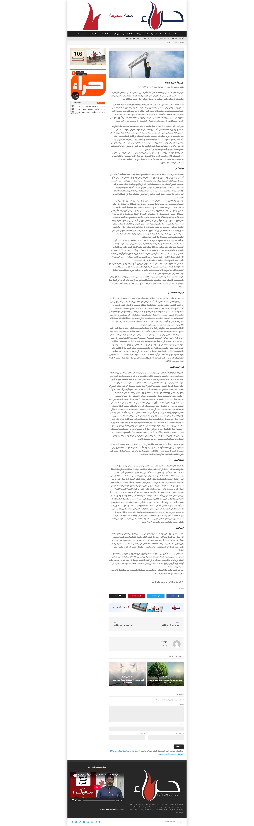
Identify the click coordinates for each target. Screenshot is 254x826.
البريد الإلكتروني (180, 733)
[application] (97, 787)
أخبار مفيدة (93, 33)
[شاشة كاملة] (73, 800)
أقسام (154, 33)
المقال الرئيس (159, 87)
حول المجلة (81, 33)
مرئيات (116, 33)
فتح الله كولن (178, 87)
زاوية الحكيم (127, 33)
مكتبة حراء (105, 33)
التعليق (182, 704)
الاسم (182, 725)
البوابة (163, 33)
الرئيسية (172, 33)
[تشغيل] (121, 800)
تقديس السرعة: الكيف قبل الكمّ (161, 38)
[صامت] (76, 800)
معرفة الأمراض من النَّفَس (170, 623)
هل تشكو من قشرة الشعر (123, 623)
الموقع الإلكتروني (141, 733)
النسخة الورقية (142, 33)
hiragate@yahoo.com (107, 809)
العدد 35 (167, 87)
